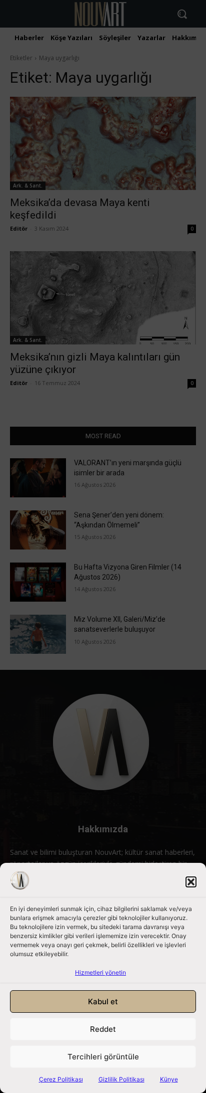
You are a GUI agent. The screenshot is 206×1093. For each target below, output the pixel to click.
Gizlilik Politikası (121, 1079)
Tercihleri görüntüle (103, 1056)
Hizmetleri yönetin (100, 972)
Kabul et (103, 1001)
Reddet (103, 1029)
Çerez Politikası (61, 1079)
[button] (191, 882)
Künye (169, 1079)
